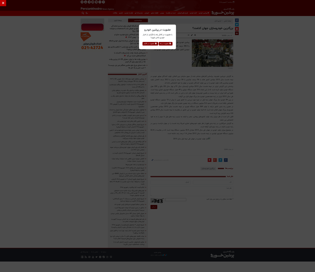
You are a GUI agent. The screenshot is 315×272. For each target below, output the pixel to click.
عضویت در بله (164, 43)
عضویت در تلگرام (149, 43)
